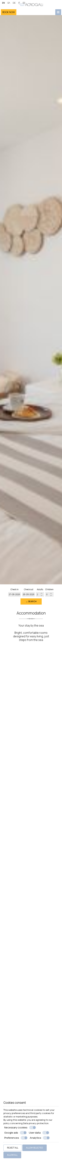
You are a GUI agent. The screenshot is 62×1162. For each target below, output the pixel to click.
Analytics (35, 1138)
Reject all (12, 1147)
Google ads (11, 1132)
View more (11, 704)
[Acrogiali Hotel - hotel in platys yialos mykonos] (31, 4)
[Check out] (28, 594)
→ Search (31, 601)
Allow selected (34, 1147)
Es (24, 2)
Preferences (11, 1138)
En (3, 2)
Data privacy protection (36, 1123)
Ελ (9, 2)
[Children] (49, 594)
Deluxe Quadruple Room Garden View (31, 943)
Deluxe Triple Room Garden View (31, 880)
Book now (8, 12)
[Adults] (40, 594)
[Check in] (14, 594)
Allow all (12, 1154)
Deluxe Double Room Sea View (31, 699)
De (14, 2)
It (19, 2)
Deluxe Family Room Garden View (31, 1067)
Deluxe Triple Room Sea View (31, 820)
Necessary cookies (15, 1127)
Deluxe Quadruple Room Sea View (31, 1006)
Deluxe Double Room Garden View (31, 759)
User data (35, 1132)
